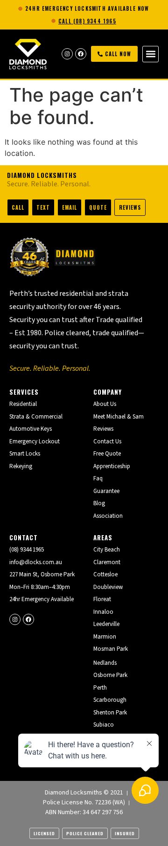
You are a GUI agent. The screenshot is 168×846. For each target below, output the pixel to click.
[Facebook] (80, 53)
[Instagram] (67, 53)
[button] (150, 54)
